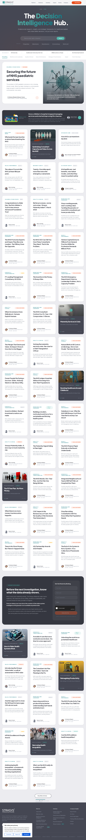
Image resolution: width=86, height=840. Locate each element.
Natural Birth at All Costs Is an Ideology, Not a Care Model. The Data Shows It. (70, 346)
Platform (33, 2)
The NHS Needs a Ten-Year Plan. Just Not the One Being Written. (42, 481)
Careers (72, 821)
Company (66, 2)
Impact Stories (73, 811)
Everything (4, 56)
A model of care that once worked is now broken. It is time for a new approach (42, 639)
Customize (8, 834)
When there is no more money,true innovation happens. (13, 513)
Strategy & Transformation (55, 56)
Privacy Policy (37, 836)
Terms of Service (46, 836)
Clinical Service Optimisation (59, 815)
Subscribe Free (65, 613)
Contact (72, 823)
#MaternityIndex (35, 44)
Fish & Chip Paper (76, 56)
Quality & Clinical (29, 56)
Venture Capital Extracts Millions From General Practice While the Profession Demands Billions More (70, 244)
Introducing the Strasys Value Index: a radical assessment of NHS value (14, 670)
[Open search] (83, 3)
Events (60, 2)
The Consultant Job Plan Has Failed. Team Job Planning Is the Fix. (41, 670)
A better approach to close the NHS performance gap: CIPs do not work (15, 703)
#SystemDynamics (45, 44)
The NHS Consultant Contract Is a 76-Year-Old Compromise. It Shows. (42, 314)
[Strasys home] (8, 3)
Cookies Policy (80, 836)
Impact (54, 2)
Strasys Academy (58, 824)
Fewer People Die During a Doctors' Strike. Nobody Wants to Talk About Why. (14, 380)
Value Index (38, 811)
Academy (48, 2)
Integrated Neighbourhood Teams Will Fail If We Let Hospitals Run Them (71, 481)
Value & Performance (41, 56)
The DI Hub (77, 2)
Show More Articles (42, 795)
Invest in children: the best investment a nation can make (14, 413)
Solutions (40, 2)
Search (60, 38)
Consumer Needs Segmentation (42, 827)
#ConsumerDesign (56, 44)
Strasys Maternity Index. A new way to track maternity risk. (15, 447)
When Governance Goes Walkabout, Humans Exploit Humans (14, 314)
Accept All (26, 834)
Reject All (17, 834)
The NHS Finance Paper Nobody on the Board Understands (69, 448)
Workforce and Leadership (16, 56)
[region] (17, 830)
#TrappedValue (26, 44)
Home (41, 9)
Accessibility (72, 836)
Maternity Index (39, 814)
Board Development (57, 821)
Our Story (72, 814)
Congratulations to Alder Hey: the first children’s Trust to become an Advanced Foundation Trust (14, 207)
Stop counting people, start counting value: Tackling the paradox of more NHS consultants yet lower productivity (70, 207)
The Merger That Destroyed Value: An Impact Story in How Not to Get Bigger (15, 346)
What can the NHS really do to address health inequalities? (43, 767)
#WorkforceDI (65, 44)
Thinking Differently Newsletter (77, 818)
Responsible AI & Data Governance (59, 836)
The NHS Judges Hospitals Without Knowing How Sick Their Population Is (42, 380)
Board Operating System (41, 824)
